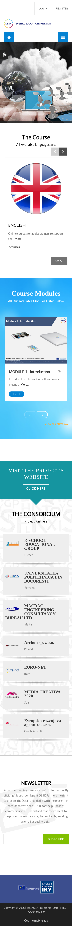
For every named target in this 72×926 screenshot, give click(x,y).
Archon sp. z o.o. (39, 642)
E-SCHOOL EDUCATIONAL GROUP (39, 544)
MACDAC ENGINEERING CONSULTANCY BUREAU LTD (30, 611)
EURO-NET (35, 667)
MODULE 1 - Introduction (29, 372)
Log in (43, 8)
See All (59, 261)
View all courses (55, 424)
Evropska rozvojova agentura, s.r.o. (42, 722)
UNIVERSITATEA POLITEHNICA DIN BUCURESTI (43, 577)
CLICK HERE (36, 488)
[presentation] (29, 414)
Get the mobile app (36, 920)
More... (19, 239)
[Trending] (9, 37)
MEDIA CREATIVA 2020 (42, 694)
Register (62, 8)
